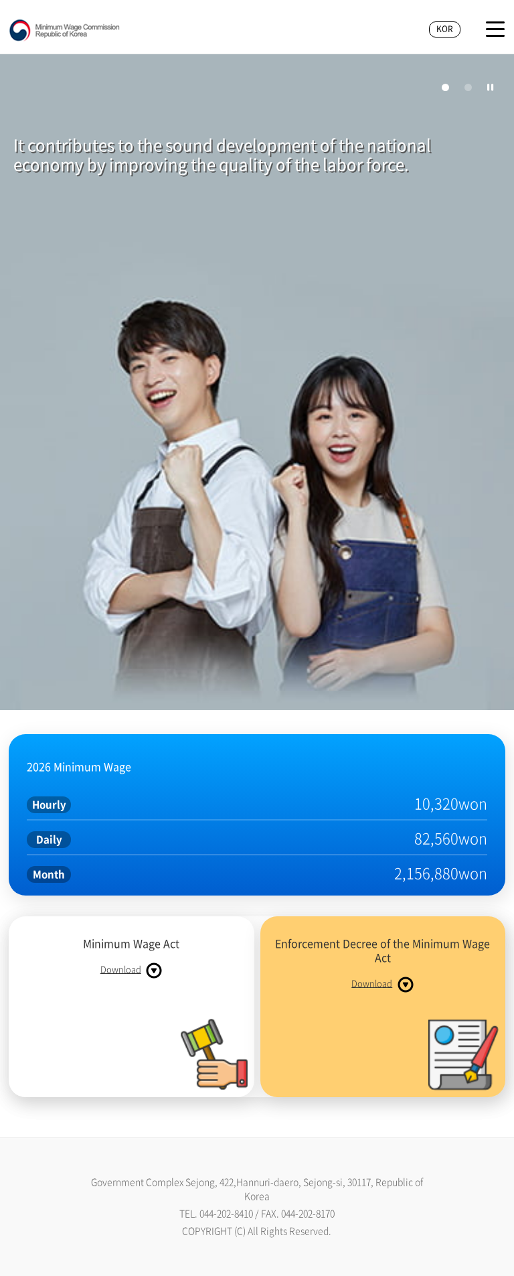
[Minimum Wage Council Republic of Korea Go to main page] (64, 31)
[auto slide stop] (491, 87)
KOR (444, 29)
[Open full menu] (495, 29)
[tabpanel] (257, 383)
